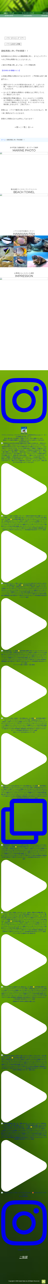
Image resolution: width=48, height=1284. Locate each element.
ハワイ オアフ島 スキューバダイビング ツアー (24, 1276)
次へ (30, 127)
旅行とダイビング (12, 354)
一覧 (24, 127)
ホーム (3, 140)
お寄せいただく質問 (35, 330)
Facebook (27, 1266)
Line (21, 1266)
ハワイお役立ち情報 (13, 44)
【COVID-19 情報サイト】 (11, 70)
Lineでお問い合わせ (43, 1275)
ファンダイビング (28, 14)
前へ (18, 127)
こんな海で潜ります (12, 330)
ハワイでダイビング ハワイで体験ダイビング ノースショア (19, 5)
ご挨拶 (23, 1257)
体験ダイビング (9, 14)
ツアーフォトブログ (35, 354)
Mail (15, 1266)
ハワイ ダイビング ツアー (15, 38)
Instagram (32, 1266)
